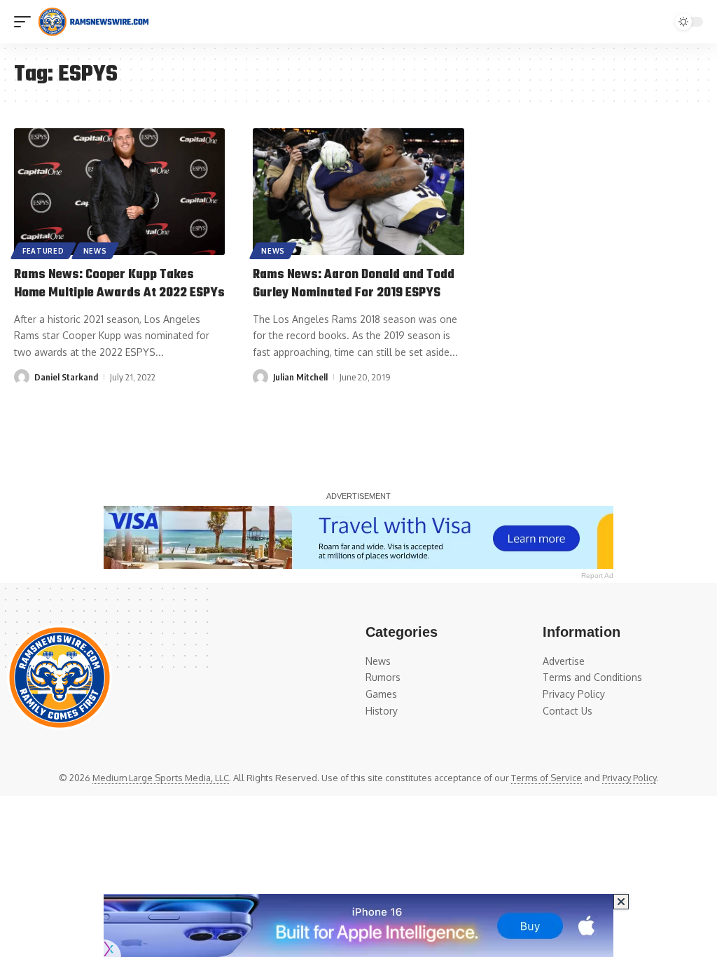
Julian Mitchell (300, 377)
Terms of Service (546, 777)
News (95, 251)
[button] (26, 21)
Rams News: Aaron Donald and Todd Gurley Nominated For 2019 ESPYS (353, 284)
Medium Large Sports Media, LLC (160, 777)
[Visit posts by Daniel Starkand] (21, 377)
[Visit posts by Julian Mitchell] (260, 377)
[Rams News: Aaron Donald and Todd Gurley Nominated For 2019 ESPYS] (358, 191)
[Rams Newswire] (93, 21)
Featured (43, 251)
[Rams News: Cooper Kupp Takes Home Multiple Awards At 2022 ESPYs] (119, 191)
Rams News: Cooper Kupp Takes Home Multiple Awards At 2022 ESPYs (119, 284)
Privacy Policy (629, 777)
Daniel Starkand (66, 377)
